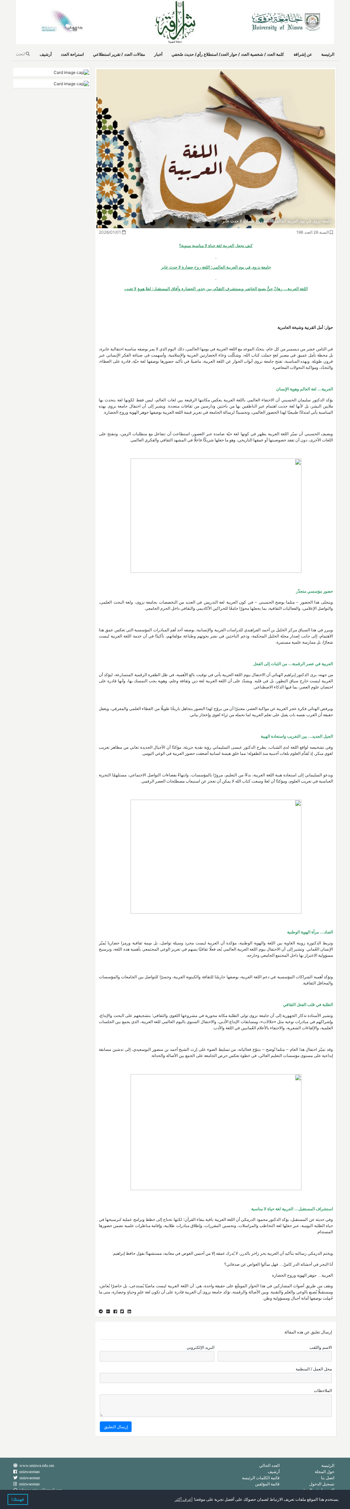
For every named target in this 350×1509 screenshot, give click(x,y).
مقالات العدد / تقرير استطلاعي (119, 54)
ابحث (21, 53)
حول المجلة (324, 1471)
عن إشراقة (303, 54)
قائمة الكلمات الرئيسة (261, 1477)
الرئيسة (327, 54)
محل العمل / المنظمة (314, 1368)
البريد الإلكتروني (200, 1347)
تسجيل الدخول (321, 1483)
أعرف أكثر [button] (183, 1499)
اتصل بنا (327, 1477)
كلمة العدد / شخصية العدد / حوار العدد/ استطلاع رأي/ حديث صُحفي (228, 54)
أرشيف (46, 54)
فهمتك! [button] (17, 1499)
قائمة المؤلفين (267, 1483)
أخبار (158, 54)
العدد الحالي (269, 1465)
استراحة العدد (72, 54)
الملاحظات (323, 1390)
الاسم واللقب (320, 1347)
